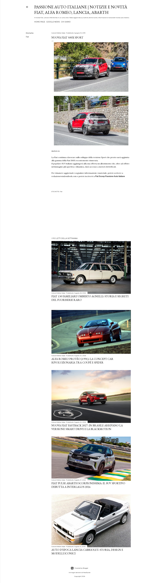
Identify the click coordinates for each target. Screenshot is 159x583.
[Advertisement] (91, 215)
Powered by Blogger (81, 568)
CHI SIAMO (66, 22)
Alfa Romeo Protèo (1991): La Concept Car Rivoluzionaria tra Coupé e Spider (82, 360)
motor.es (55, 151)
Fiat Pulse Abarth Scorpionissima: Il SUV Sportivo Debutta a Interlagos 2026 (88, 485)
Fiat (27, 37)
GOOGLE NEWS (53, 22)
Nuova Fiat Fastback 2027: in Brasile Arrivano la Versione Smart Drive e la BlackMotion (87, 427)
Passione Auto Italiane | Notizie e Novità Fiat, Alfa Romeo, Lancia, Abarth (80, 9)
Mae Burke (86, 572)
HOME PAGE (39, 22)
